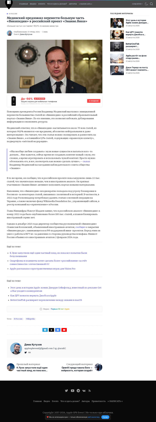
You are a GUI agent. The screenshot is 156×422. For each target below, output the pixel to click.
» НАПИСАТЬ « (85, 4)
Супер (105, 417)
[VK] (84, 390)
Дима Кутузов (26, 34)
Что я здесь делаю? (57, 4)
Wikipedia (30, 319)
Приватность (99, 401)
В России (13, 14)
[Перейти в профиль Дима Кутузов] (9, 33)
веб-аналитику (93, 417)
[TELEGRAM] (78, 390)
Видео (33, 4)
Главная (23, 4)
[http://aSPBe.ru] (29, 352)
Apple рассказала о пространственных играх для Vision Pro (42, 268)
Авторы (73, 4)
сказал (86, 161)
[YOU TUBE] (72, 390)
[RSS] (89, 390)
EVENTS (41, 4)
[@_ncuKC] (25, 352)
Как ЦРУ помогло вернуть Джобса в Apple (33, 295)
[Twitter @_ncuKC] (66, 390)
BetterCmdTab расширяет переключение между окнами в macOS (46, 300)
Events (55, 401)
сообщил (80, 227)
